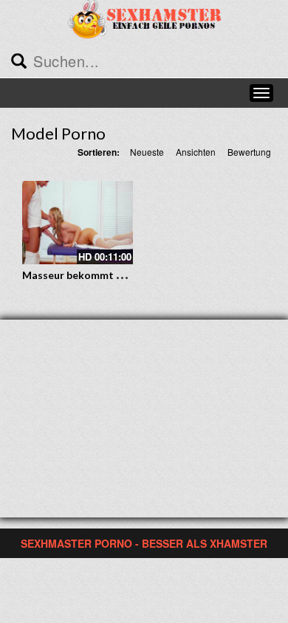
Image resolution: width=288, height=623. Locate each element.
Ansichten (196, 151)
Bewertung (249, 151)
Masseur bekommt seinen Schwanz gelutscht (131, 275)
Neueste (147, 151)
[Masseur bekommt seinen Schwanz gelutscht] (77, 222)
